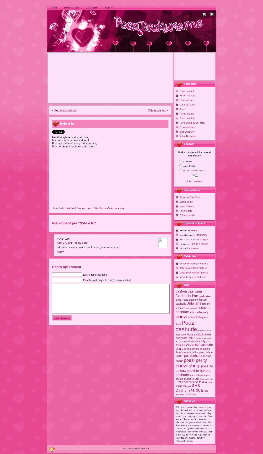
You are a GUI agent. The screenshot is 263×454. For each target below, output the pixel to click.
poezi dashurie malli (193, 341)
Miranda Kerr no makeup (192, 277)
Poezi (182, 109)
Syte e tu (67, 123)
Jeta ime (194, 303)
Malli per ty (201, 235)
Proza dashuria (187, 127)
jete (204, 303)
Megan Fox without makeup (193, 272)
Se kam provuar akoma (193, 170)
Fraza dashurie (187, 91)
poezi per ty (195, 360)
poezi (84, 208)
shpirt (210, 382)
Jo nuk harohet (189, 165)
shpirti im (181, 386)
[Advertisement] (110, 78)
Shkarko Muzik (187, 215)
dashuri (181, 291)
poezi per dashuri (188, 356)
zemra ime (190, 394)
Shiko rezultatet (194, 181)
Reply (60, 251)
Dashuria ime (187, 295)
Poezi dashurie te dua (187, 352)
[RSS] (52, 450)
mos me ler (195, 312)
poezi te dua (191, 378)
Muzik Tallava (186, 206)
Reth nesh (192, 248)
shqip (188, 386)
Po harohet (187, 161)
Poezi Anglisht (186, 113)
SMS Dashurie (187, 131)
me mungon (190, 308)
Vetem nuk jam (157, 110)
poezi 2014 (93, 208)
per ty (205, 312)
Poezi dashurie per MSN (192, 122)
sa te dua (201, 382)
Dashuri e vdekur (199, 244)
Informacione (186, 100)
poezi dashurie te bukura (197, 349)
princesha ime (206, 379)
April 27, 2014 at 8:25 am (72, 242)
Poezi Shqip (185, 211)
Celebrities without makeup (193, 263)
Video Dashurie (187, 136)
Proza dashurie (185, 382)
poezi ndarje (206, 352)
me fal (193, 230)
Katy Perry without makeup (193, 268)
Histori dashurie (187, 95)
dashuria (195, 291)
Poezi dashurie (68, 208)
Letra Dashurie (187, 104)
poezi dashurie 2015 (193, 336)
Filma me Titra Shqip (190, 197)
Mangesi (204, 239)
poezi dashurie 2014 (192, 334)
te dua (197, 390)
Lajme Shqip (186, 202)
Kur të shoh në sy (65, 110)
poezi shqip (119, 208)
